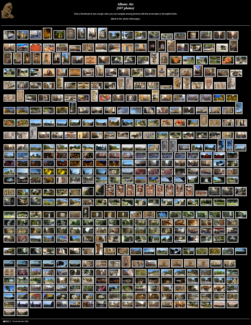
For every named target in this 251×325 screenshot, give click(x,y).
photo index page (131, 18)
